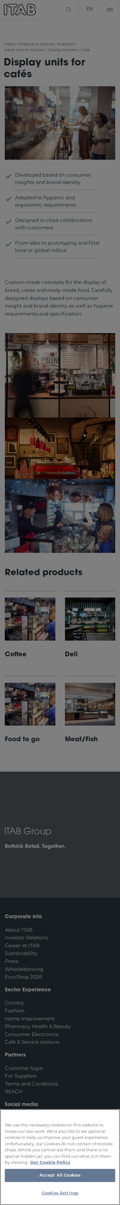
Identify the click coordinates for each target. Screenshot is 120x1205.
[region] (60, 1157)
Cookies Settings (60, 1193)
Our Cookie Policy (50, 1162)
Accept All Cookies (60, 1175)
